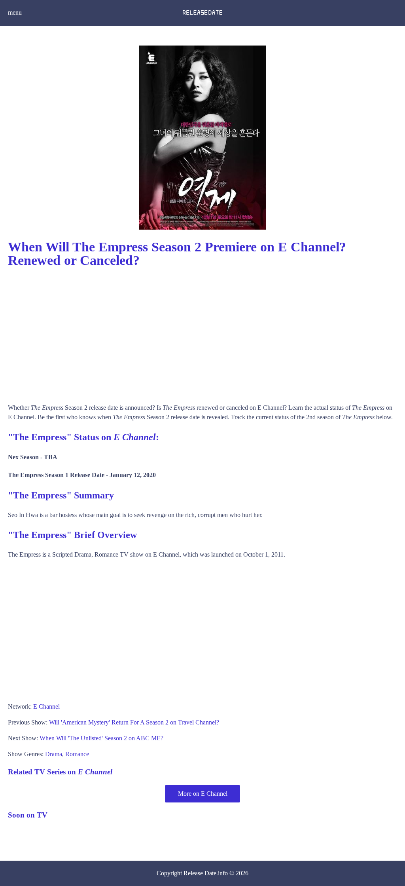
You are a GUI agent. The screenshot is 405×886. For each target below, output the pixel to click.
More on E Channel (202, 793)
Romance (77, 754)
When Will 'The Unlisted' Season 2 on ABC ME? (101, 738)
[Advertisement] (202, 331)
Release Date (200, 873)
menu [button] (15, 12)
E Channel (46, 706)
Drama (53, 754)
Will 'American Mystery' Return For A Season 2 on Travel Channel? (134, 722)
